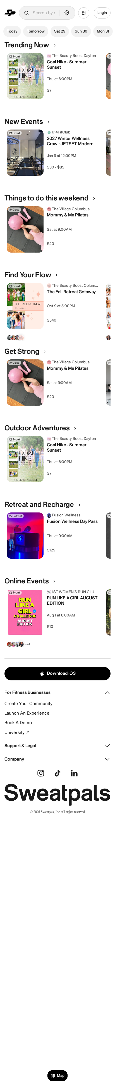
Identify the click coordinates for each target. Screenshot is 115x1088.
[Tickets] (83, 13)
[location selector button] (67, 13)
